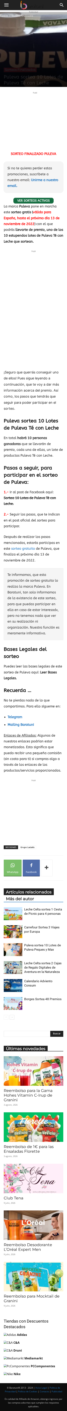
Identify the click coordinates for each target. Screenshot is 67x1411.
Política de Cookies (27, 1391)
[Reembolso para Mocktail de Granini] (33, 1276)
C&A (16, 1343)
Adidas (22, 1335)
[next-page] (12, 1017)
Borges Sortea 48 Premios (43, 999)
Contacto (44, 1391)
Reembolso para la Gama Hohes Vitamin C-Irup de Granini (28, 1095)
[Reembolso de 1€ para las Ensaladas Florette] (33, 1127)
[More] (46, 868)
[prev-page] (6, 1017)
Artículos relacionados (29, 892)
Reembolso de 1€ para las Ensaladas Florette (29, 1149)
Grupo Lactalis (27, 847)
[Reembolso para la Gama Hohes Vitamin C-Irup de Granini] (33, 1071)
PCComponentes (43, 1366)
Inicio (5, 15)
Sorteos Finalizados (22, 15)
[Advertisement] (35, 121)
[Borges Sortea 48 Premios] (13, 1003)
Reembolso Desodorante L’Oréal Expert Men (28, 1247)
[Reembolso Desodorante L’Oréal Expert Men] (33, 1225)
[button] (6, 5)
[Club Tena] (33, 1178)
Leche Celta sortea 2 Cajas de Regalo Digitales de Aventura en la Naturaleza (43, 967)
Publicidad (57, 1391)
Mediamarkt (33, 1358)
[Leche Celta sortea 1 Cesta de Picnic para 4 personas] (13, 913)
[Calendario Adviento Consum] (13, 985)
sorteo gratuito (23, 549)
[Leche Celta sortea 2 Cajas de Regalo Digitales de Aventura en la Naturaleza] (13, 967)
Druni (17, 1350)
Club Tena (13, 1198)
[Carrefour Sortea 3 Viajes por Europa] (13, 931)
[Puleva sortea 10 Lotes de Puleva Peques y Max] (13, 949)
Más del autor (20, 898)
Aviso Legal (41, 1387)
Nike (17, 1374)
